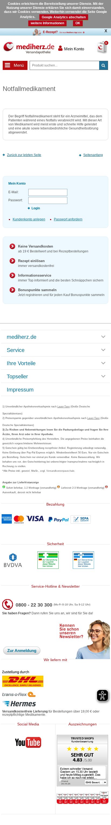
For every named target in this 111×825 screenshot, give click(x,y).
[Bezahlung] (55, 519)
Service (16, 350)
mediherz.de (21, 337)
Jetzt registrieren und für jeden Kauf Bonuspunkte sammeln (61, 292)
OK (77, 23)
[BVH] (12, 560)
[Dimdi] (48, 560)
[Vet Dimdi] (83, 560)
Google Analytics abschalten (64, 17)
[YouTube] (28, 743)
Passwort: (15, 200)
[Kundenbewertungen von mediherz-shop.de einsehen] (82, 761)
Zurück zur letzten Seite (24, 155)
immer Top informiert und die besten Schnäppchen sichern (60, 277)
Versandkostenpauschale (60, 471)
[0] (96, 51)
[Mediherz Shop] (28, 47)
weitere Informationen (47, 23)
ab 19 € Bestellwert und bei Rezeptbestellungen (53, 248)
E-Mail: (13, 192)
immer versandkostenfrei (36, 263)
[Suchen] (103, 65)
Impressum (20, 390)
